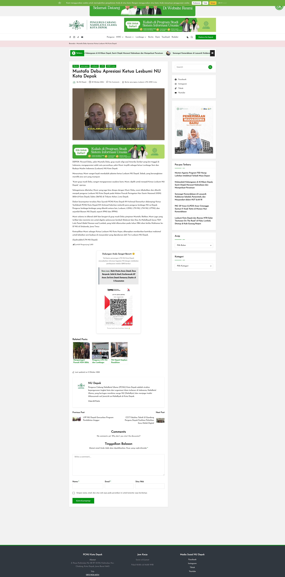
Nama (75, 482)
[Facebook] (70, 37)
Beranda (72, 43)
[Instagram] (74, 37)
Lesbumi (95, 66)
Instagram (192, 563)
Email (108, 482)
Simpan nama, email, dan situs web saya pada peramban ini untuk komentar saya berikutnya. (111, 493)
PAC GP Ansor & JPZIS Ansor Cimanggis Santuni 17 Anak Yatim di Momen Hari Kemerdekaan (192, 209)
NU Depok (94, 383)
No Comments (114, 82)
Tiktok (192, 567)
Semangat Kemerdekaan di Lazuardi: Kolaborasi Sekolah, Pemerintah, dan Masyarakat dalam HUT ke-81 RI (187, 53)
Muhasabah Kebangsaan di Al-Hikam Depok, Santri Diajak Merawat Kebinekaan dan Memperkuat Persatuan (91, 53)
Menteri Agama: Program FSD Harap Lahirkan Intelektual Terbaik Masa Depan (192, 174)
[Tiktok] (78, 37)
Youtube (192, 571)
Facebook (192, 560)
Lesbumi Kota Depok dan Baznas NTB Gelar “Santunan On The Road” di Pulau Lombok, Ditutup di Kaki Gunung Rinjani (194, 221)
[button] (206, 37)
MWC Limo (111, 66)
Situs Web (139, 482)
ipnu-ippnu (85, 66)
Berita (76, 66)
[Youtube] (82, 37)
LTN (102, 66)
